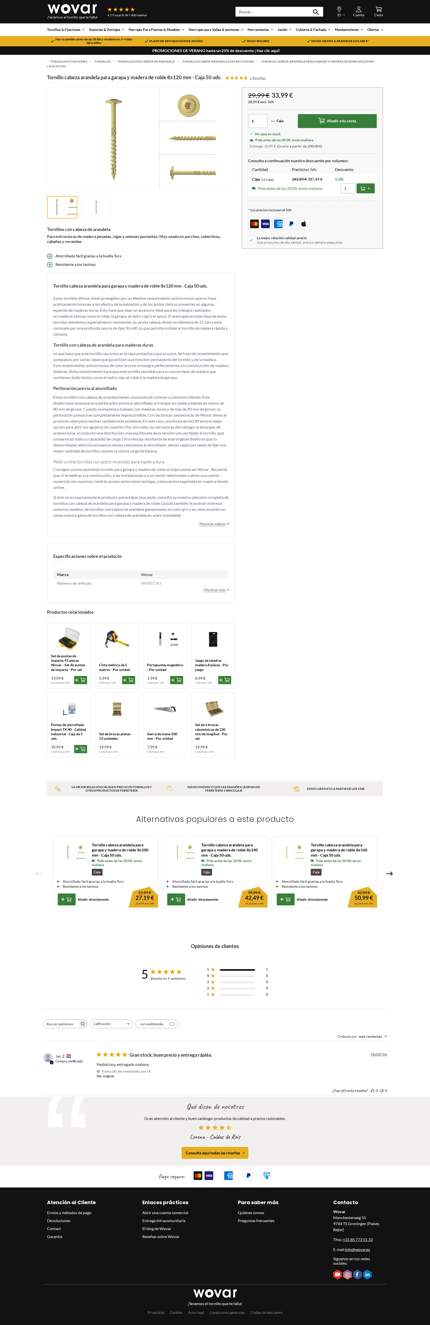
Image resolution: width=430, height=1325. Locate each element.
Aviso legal (196, 1312)
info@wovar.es (357, 1249)
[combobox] (111, 1024)
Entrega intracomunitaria (163, 1220)
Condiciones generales (227, 1312)
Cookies (176, 1312)
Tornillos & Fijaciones (68, 61)
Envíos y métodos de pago (69, 1212)
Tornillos (102, 61)
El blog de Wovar (156, 1228)
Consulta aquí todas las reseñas (213, 1152)
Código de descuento (266, 1312)
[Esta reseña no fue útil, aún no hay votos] (381, 1090)
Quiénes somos (251, 1212)
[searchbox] (60, 1024)
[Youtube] (338, 1275)
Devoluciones (58, 1220)
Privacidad (156, 1312)
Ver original (105, 1076)
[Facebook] (358, 1275)
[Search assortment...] (316, 12)
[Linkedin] (368, 1275)
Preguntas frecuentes (256, 1220)
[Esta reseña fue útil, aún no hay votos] (373, 1090)
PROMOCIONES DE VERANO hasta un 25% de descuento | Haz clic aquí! (216, 50)
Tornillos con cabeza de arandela (146, 61)
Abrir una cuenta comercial (165, 1212)
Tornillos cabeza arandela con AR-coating (218, 61)
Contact (54, 1228)
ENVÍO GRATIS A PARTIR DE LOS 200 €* (340, 41)
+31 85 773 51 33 (358, 1239)
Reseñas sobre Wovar (160, 1236)
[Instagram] (348, 1275)
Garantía (54, 1236)
